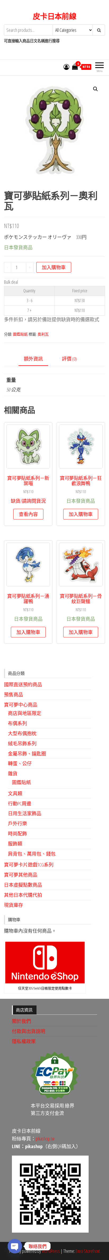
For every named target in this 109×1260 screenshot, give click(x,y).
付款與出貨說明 (28, 1031)
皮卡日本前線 (54, 16)
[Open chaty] (15, 1246)
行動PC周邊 (19, 803)
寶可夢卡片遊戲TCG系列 (28, 864)
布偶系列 (17, 723)
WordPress (51, 1251)
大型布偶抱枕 (22, 733)
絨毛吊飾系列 (22, 743)
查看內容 (28, 514)
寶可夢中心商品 (20, 704)
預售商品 (13, 694)
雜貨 (12, 773)
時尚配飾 (17, 833)
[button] (95, 89)
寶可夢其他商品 (20, 875)
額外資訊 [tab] (33, 359)
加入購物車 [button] (81, 514)
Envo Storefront (88, 1251)
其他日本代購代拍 (23, 895)
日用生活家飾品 (24, 813)
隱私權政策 (24, 1041)
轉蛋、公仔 (20, 763)
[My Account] (66, 67)
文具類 (15, 793)
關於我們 (21, 1021)
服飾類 (15, 843)
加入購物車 (54, 267)
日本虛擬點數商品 (23, 885)
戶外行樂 (17, 823)
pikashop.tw (45, 1138)
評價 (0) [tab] (69, 359)
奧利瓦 (43, 334)
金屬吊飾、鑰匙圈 (27, 753)
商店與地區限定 (24, 713)
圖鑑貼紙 (20, 334)
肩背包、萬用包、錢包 (32, 854)
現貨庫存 (13, 905)
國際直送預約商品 (23, 684)
